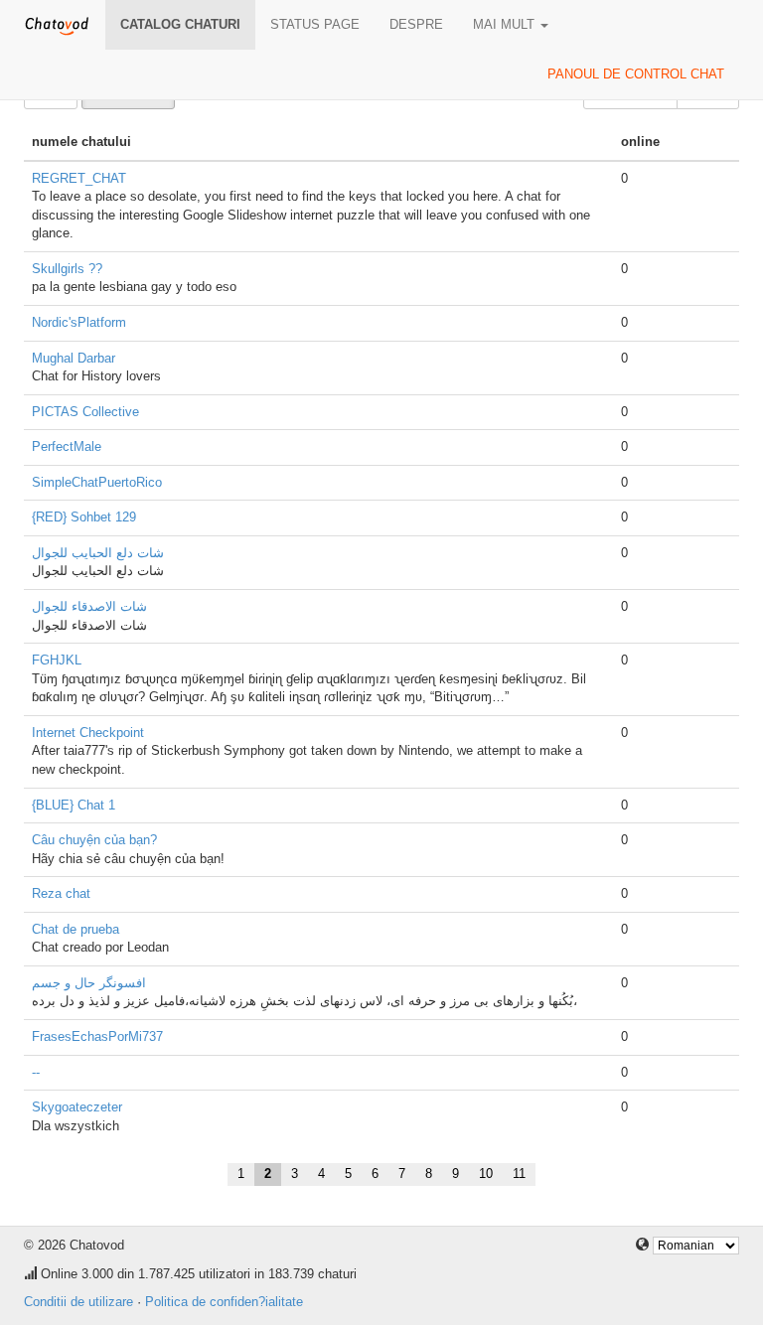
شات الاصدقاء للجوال (89, 606)
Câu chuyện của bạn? (94, 839)
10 (486, 1173)
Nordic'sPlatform (79, 322)
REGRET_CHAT (79, 178)
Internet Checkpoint (88, 732)
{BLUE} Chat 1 (73, 805)
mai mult (505, 24)
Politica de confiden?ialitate (224, 1301)
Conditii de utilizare (78, 1301)
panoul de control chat (635, 74)
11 (519, 1173)
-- (36, 1072)
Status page (315, 24)
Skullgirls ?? (67, 268)
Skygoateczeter (77, 1107)
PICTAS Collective (85, 411)
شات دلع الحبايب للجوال (98, 552)
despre (416, 24)
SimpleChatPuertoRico (97, 482)
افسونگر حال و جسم (89, 982)
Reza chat (61, 893)
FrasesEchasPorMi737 (97, 1036)
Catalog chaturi (180, 24)
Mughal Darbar (73, 358)
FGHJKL (56, 660)
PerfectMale (66, 446)
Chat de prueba (75, 929)
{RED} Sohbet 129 (84, 517)
